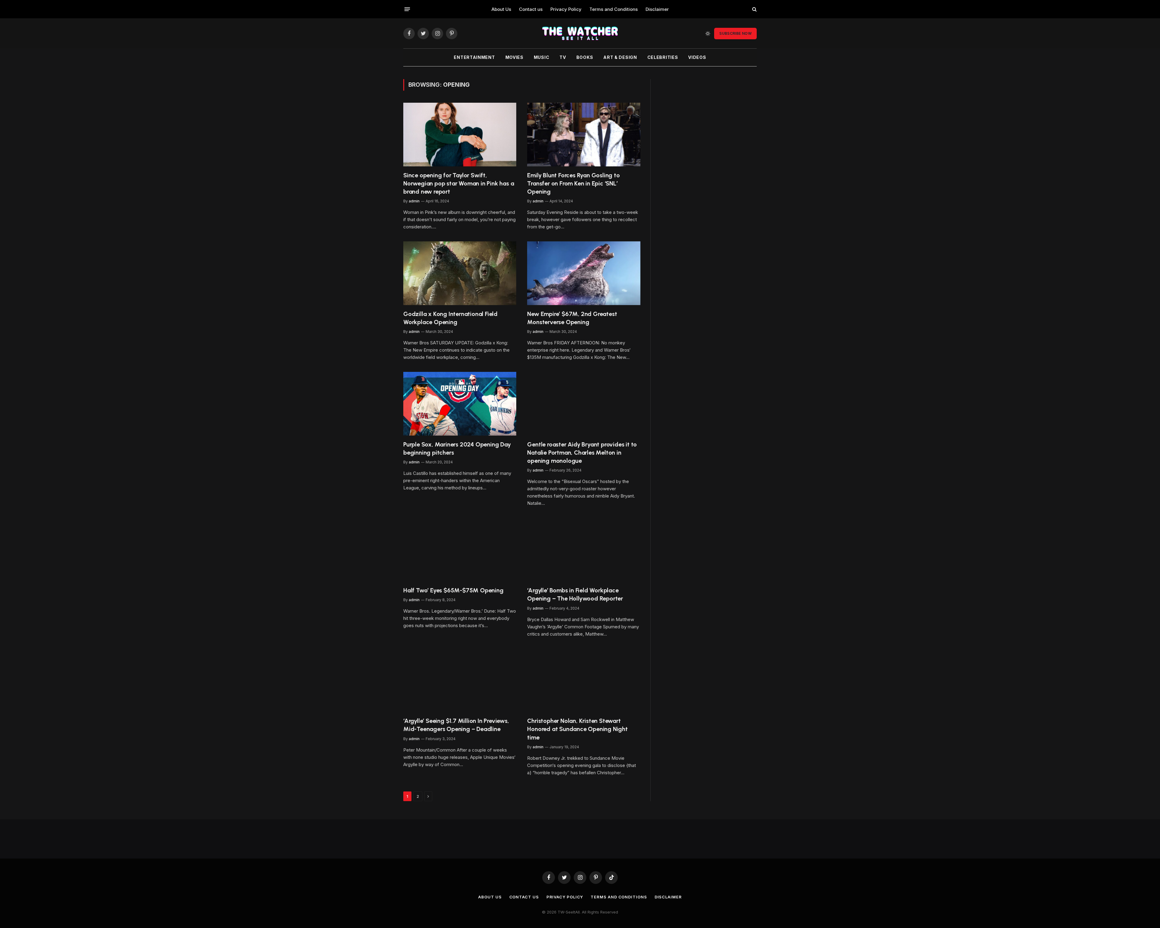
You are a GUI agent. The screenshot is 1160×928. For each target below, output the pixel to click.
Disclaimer (657, 9)
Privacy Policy (566, 9)
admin (414, 201)
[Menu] (407, 9)
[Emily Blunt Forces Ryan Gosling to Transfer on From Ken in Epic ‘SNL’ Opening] (583, 134)
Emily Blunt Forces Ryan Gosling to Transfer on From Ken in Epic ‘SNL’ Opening (573, 183)
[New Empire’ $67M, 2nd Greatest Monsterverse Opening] (583, 273)
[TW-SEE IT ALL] (580, 33)
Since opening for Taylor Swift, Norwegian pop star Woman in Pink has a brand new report (458, 183)
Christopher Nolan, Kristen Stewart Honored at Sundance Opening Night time (577, 729)
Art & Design (620, 57)
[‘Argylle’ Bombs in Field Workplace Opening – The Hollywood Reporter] (583, 550)
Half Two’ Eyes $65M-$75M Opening (453, 590)
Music (541, 57)
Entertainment (474, 57)
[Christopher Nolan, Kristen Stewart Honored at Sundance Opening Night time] (583, 680)
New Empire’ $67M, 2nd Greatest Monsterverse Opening (572, 318)
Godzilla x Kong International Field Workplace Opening (450, 318)
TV (562, 57)
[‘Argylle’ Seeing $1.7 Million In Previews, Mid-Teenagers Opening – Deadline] (459, 680)
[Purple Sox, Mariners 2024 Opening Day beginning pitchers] (459, 404)
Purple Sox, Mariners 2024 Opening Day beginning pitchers (457, 448)
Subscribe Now (735, 33)
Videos (697, 57)
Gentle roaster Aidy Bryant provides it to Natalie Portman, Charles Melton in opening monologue (582, 452)
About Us (501, 9)
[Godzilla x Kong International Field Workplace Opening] (459, 273)
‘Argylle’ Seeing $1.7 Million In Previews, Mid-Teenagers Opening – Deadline (456, 725)
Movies (514, 57)
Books (584, 57)
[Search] (754, 9)
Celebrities (662, 57)
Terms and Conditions (613, 9)
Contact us (531, 9)
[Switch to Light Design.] (707, 33)
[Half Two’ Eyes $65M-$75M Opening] (459, 550)
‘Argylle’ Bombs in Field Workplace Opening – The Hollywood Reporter (575, 594)
